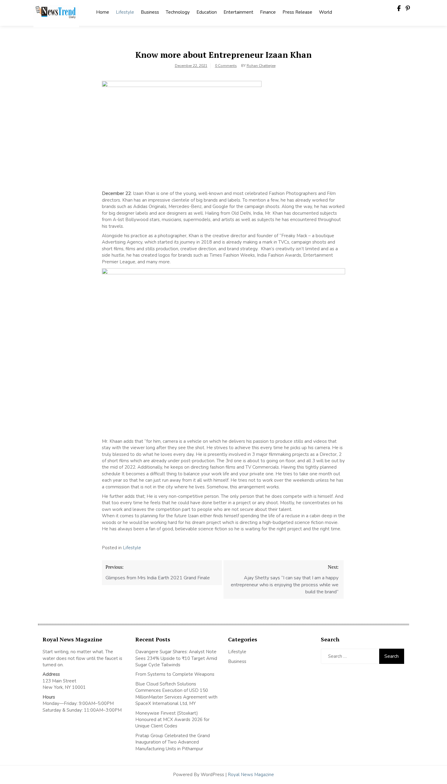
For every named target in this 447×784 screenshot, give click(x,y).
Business (150, 12)
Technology (178, 12)
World (325, 12)
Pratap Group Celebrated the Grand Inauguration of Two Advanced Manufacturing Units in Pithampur (172, 742)
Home (102, 12)
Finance (268, 12)
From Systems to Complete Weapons (174, 674)
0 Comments (226, 65)
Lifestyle (125, 12)
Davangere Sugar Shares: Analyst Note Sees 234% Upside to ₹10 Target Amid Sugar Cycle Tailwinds (176, 658)
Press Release (297, 12)
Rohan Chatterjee (261, 65)
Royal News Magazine (251, 775)
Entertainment (238, 12)
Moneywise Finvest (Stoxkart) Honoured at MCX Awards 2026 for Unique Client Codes (172, 719)
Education (206, 12)
